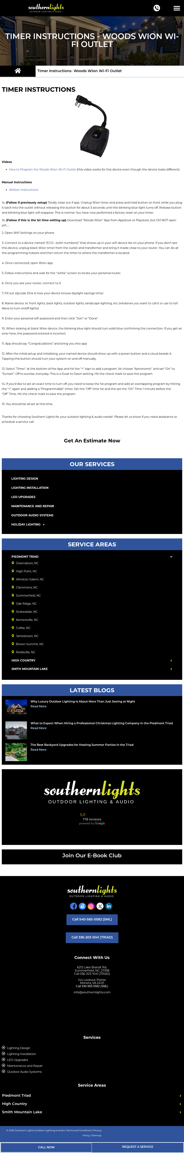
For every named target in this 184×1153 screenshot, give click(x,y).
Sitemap (96, 1135)
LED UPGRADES (23, 497)
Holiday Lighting (25, 524)
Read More (39, 706)
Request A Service (137, 1147)
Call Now (46, 1147)
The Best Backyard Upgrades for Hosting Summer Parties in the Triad (82, 745)
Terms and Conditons (78, 1130)
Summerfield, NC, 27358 (92, 970)
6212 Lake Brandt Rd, (92, 967)
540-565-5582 (91, 986)
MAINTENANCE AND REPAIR (32, 506)
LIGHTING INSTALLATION (30, 488)
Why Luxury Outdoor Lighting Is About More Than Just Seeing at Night (83, 701)
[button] (176, 8)
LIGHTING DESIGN (24, 478)
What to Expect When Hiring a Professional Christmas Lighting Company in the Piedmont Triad (102, 723)
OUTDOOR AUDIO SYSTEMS (32, 515)
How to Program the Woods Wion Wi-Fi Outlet (42, 169)
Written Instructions (23, 190)
